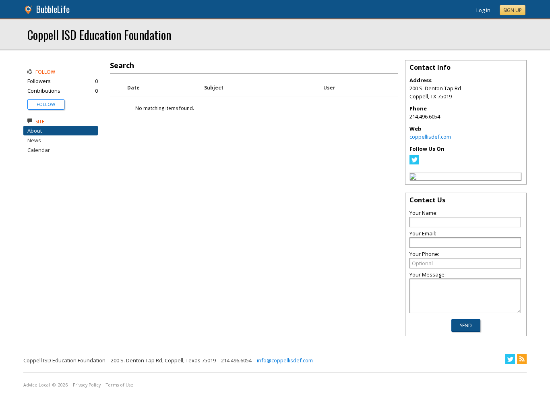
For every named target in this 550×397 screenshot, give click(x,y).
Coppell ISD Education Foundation (99, 34)
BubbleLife (53, 9)
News (34, 140)
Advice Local (36, 385)
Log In (483, 10)
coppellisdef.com (430, 136)
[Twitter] (414, 162)
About (34, 130)
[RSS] (522, 359)
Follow (46, 104)
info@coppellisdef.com (285, 360)
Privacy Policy (87, 385)
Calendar (38, 150)
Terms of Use (119, 385)
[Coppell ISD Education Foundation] (413, 177)
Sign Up (512, 10)
